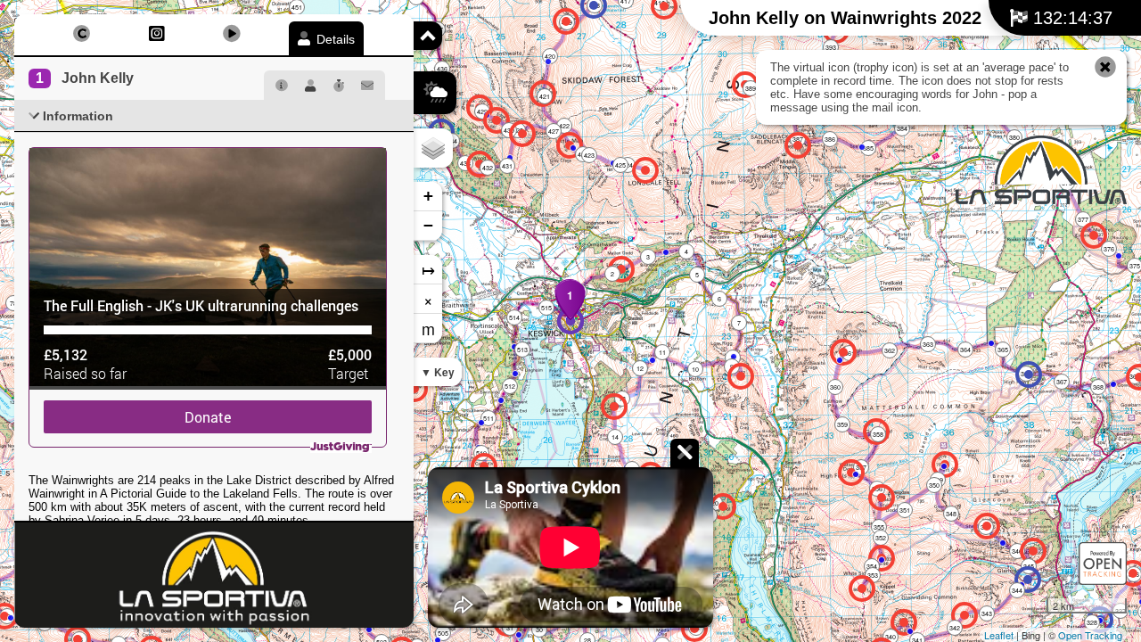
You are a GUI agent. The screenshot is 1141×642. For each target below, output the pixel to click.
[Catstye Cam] (904, 622)
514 (514, 317)
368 (1098, 387)
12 (640, 368)
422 (564, 125)
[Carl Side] (522, 133)
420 (550, 56)
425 (620, 164)
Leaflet (999, 635)
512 (510, 386)
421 (544, 96)
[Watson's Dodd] (851, 472)
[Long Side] (496, 120)
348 (951, 513)
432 (487, 167)
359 (842, 424)
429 (482, 111)
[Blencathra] (797, 145)
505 (443, 633)
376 (1109, 248)
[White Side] (862, 588)
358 (878, 434)
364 (965, 349)
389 (750, 88)
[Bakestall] (566, 21)
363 (928, 344)
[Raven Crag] (723, 506)
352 (880, 537)
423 (589, 155)
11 (662, 352)
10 (695, 369)
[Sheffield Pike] (986, 526)
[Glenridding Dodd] (1033, 551)
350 (934, 485)
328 (1092, 622)
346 (1017, 551)
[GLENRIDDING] (1027, 579)
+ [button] (428, 195)
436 (442, 68)
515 (546, 307)
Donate (208, 416)
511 (488, 418)
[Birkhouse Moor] (964, 615)
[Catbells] (484, 466)
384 (902, 128)
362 (889, 350)
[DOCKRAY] (1028, 374)
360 (835, 387)
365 (1002, 349)
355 (879, 527)
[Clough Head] (843, 352)
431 (507, 165)
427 (553, 131)
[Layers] (433, 148)
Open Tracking (1090, 635)
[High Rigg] (740, 376)
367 (1061, 381)
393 (830, 47)
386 (830, 139)
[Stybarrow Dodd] (881, 497)
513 (522, 349)
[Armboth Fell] (694, 628)
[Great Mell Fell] (1093, 235)
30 (539, 629)
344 (1017, 590)
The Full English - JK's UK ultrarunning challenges (201, 305)
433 (465, 163)
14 (615, 436)
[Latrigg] (621, 269)
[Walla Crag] (614, 406)
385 (868, 148)
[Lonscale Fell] (645, 170)
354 (871, 566)
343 (986, 613)
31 (509, 627)
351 (904, 510)
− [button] (428, 225)
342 (954, 627)
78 (13, 303)
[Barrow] (414, 388)
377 (1083, 219)
